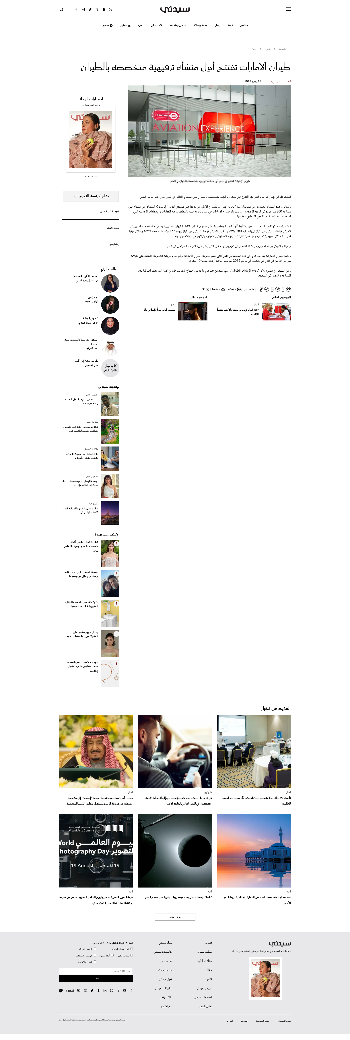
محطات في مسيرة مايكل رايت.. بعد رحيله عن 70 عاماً (80, 402)
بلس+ (140, 25)
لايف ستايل (156, 25)
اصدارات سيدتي (203, 997)
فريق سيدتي (165, 979)
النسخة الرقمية (91, 177)
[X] (97, 9)
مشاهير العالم (92, 395)
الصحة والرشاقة (85, 949)
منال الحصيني (91, 365)
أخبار (288, 81)
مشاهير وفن (123, 956)
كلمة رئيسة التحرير (94, 196)
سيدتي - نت (273, 81)
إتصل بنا (230, 1021)
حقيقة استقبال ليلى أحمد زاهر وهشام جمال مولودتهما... (81, 574)
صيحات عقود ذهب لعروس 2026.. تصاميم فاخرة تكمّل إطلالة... (82, 666)
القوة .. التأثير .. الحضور (109, 212)
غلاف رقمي (166, 997)
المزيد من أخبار (276, 708)
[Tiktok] (90, 9)
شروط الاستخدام (284, 1021)
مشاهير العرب (92, 476)
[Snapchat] (103, 9)
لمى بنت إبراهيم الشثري (87, 280)
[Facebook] (76, 9)
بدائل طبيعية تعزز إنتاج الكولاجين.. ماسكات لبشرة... (81, 634)
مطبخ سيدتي (204, 952)
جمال (217, 25)
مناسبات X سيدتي (162, 952)
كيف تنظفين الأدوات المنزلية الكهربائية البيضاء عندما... (81, 604)
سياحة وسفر (92, 422)
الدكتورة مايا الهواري (88, 323)
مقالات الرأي (109, 269)
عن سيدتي (166, 961)
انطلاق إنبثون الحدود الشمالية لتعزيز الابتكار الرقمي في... (80, 511)
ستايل (209, 970)
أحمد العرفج (92, 348)
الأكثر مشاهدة (107, 534)
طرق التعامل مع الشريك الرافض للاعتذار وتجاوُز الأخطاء (82, 456)
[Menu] (288, 9)
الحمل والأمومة (85, 962)
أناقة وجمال (104, 956)
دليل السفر (206, 1006)
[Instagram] (83, 9)
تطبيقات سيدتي (163, 988)
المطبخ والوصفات (84, 956)
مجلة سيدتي (165, 942)
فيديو (105, 25)
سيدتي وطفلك (177, 25)
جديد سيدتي (108, 386)
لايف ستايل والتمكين (120, 949)
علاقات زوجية (91, 449)
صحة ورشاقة (200, 25)
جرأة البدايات (113, 244)
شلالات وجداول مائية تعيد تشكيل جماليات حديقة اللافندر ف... (80, 429)
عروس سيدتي (204, 988)
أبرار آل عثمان (91, 301)
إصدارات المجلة (91, 99)
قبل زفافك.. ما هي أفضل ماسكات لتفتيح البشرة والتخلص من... (81, 546)
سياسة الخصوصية (262, 1021)
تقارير (209, 979)
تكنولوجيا (93, 504)
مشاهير (244, 25)
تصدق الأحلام (113, 228)
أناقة (230, 25)
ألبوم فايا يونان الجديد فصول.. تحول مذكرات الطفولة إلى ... (80, 483)
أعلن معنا (244, 1021)
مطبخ (123, 25)
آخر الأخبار (166, 1006)
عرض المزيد (175, 917)
